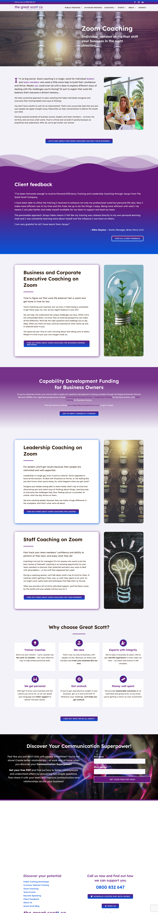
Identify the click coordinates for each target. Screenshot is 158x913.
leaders (90, 78)
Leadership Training (103, 397)
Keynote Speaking (32, 895)
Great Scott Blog (31, 906)
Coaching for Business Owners (79, 397)
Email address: (100, 767)
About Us (27, 902)
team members (31, 82)
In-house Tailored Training (36, 885)
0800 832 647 (110, 887)
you (36, 85)
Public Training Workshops (36, 881)
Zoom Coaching (30, 888)
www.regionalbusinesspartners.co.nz (83, 405)
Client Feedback (31, 899)
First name (99, 757)
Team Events (29, 892)
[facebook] (135, 2)
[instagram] (139, 2)
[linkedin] (142, 2)
